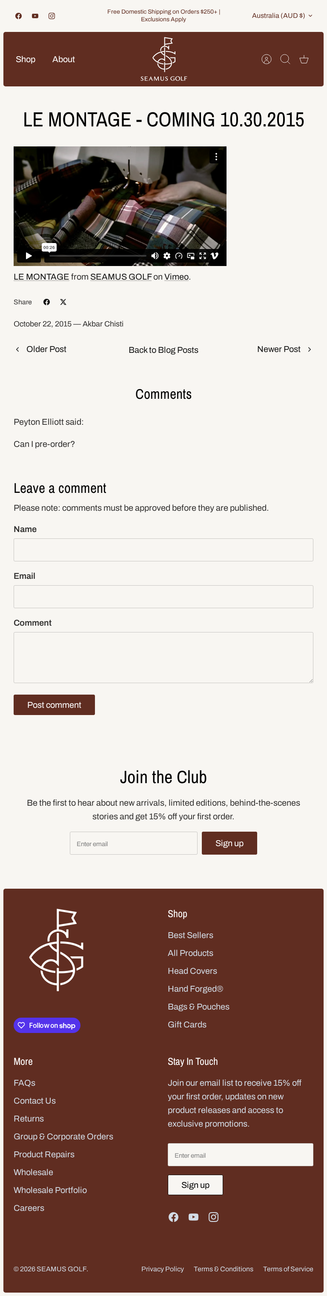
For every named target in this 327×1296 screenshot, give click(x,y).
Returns (29, 1118)
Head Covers (192, 971)
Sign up (229, 843)
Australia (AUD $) (278, 15)
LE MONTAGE (41, 276)
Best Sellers (190, 935)
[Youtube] (35, 16)
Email (24, 576)
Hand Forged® (195, 988)
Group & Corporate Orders (63, 1136)
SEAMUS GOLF (121, 276)
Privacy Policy (162, 1269)
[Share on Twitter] (63, 302)
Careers (29, 1208)
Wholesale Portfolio (50, 1190)
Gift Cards (187, 1024)
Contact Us (35, 1100)
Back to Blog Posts (163, 350)
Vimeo (176, 276)
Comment (33, 622)
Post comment (54, 705)
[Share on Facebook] (46, 302)
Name (25, 529)
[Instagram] (51, 16)
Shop (25, 59)
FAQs (24, 1082)
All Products (190, 953)
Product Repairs (44, 1154)
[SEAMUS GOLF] (164, 59)
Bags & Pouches (198, 1006)
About (63, 59)
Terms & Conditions (223, 1269)
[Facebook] (18, 16)
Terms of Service (288, 1269)
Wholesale (33, 1172)
